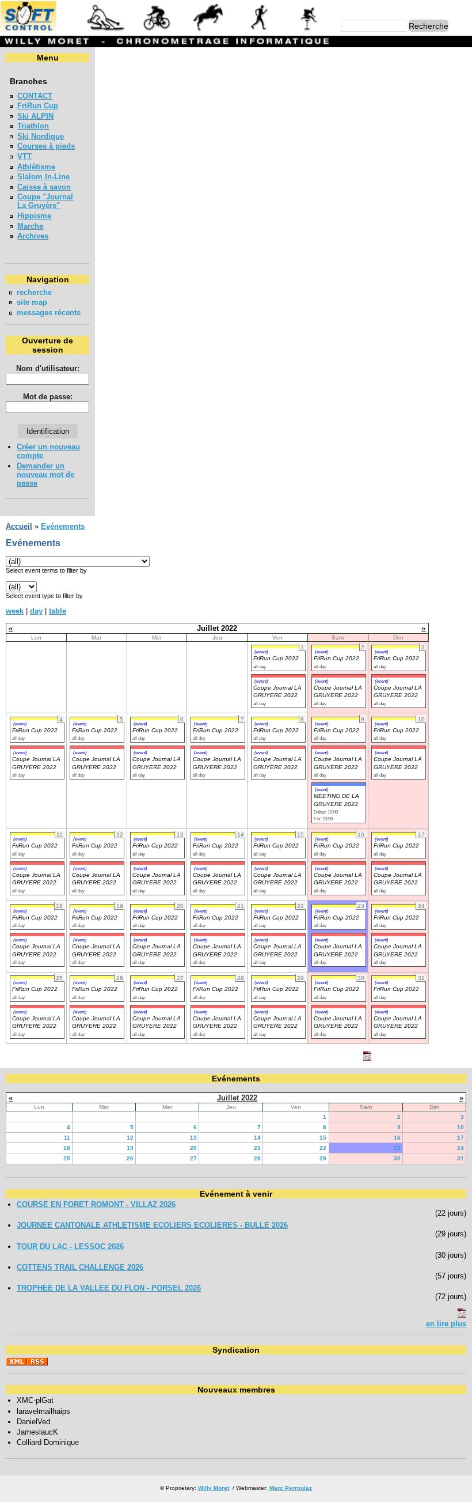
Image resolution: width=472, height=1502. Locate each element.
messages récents (49, 312)
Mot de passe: (48, 396)
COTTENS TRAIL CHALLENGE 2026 (80, 1267)
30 (397, 1158)
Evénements (63, 526)
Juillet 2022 (237, 1098)
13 (193, 1137)
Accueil (19, 526)
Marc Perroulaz (290, 1488)
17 (460, 1137)
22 (322, 1148)
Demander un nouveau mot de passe (45, 474)
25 (66, 1158)
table (57, 611)
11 (67, 1137)
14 (257, 1137)
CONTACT (34, 96)
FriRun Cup (37, 105)
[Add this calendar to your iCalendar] (367, 1058)
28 (257, 1158)
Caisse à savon (44, 187)
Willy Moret (213, 1488)
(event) (261, 651)
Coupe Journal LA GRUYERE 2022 (277, 691)
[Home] (166, 31)
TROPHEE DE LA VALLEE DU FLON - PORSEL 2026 (109, 1288)
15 (322, 1137)
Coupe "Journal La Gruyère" (45, 201)
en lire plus (446, 1323)
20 (193, 1148)
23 (397, 1148)
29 (322, 1158)
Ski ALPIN (35, 116)
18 (66, 1148)
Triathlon (33, 126)
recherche (34, 292)
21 (257, 1148)
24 (460, 1148)
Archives (32, 236)
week (15, 611)
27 (193, 1158)
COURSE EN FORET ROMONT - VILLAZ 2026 (96, 1204)
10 (460, 1127)
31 (460, 1158)
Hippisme (34, 215)
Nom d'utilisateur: (47, 368)
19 (130, 1148)
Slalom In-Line (43, 176)
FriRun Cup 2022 (276, 658)
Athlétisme (36, 166)
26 (130, 1158)
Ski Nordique (40, 136)
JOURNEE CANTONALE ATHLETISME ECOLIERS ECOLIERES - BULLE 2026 (152, 1225)
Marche (30, 226)
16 (397, 1137)
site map (32, 302)
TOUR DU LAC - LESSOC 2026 (70, 1246)
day (36, 611)
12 (130, 1137)
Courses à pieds (46, 146)
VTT (24, 156)
